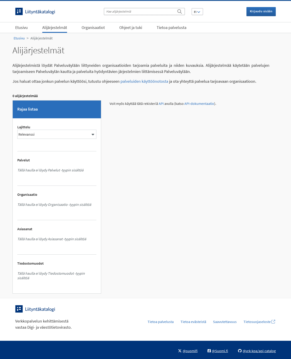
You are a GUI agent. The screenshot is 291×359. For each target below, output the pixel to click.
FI (195, 12)
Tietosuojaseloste (257, 321)
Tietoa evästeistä (193, 321)
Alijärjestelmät (54, 27)
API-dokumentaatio (199, 103)
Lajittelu (23, 127)
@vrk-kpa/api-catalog (259, 351)
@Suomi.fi (220, 351)
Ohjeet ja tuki (130, 27)
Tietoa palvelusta (171, 27)
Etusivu (21, 27)
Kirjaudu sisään (261, 11)
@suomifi (190, 351)
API (161, 103)
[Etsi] (180, 10)
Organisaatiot (93, 27)
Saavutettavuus (225, 321)
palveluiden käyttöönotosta (144, 81)
